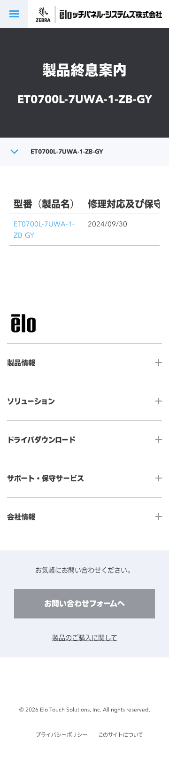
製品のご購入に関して (84, 637)
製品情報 (21, 363)
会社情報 (21, 517)
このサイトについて (120, 735)
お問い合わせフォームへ (84, 603)
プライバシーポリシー (61, 735)
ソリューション (31, 401)
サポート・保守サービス (45, 478)
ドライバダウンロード (41, 440)
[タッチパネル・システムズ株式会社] (114, 14)
